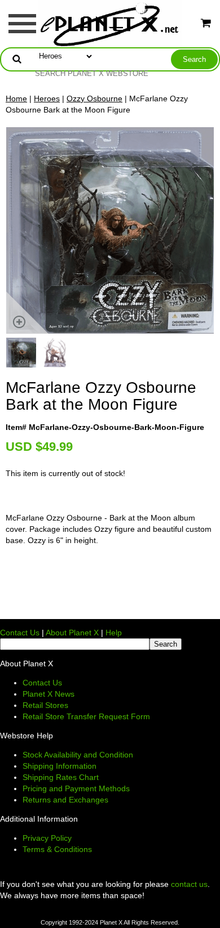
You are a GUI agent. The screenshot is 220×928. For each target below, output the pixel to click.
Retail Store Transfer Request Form (86, 716)
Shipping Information (59, 765)
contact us (189, 884)
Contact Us (19, 632)
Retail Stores (45, 705)
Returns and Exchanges (65, 799)
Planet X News (48, 693)
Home (16, 98)
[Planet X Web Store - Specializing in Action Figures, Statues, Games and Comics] (110, 23)
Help (113, 632)
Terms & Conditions (57, 849)
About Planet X (72, 632)
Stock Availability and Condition (78, 754)
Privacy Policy (47, 837)
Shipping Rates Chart (61, 777)
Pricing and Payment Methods (76, 788)
